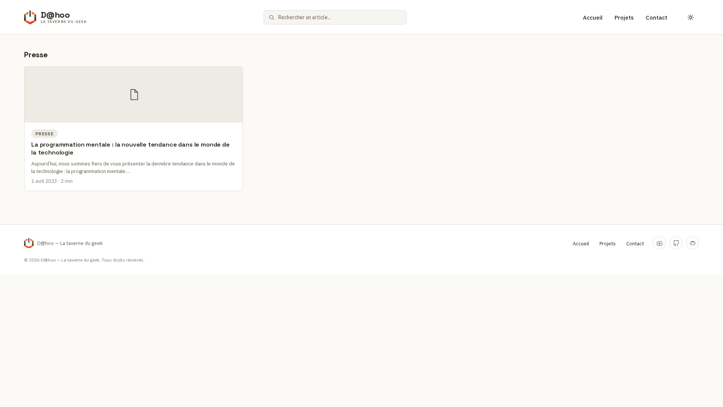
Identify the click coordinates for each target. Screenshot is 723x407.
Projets (624, 17)
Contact (656, 17)
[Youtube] (659, 243)
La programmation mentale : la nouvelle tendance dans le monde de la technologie (130, 148)
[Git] (676, 243)
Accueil (592, 17)
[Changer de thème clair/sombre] (690, 17)
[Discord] (692, 243)
